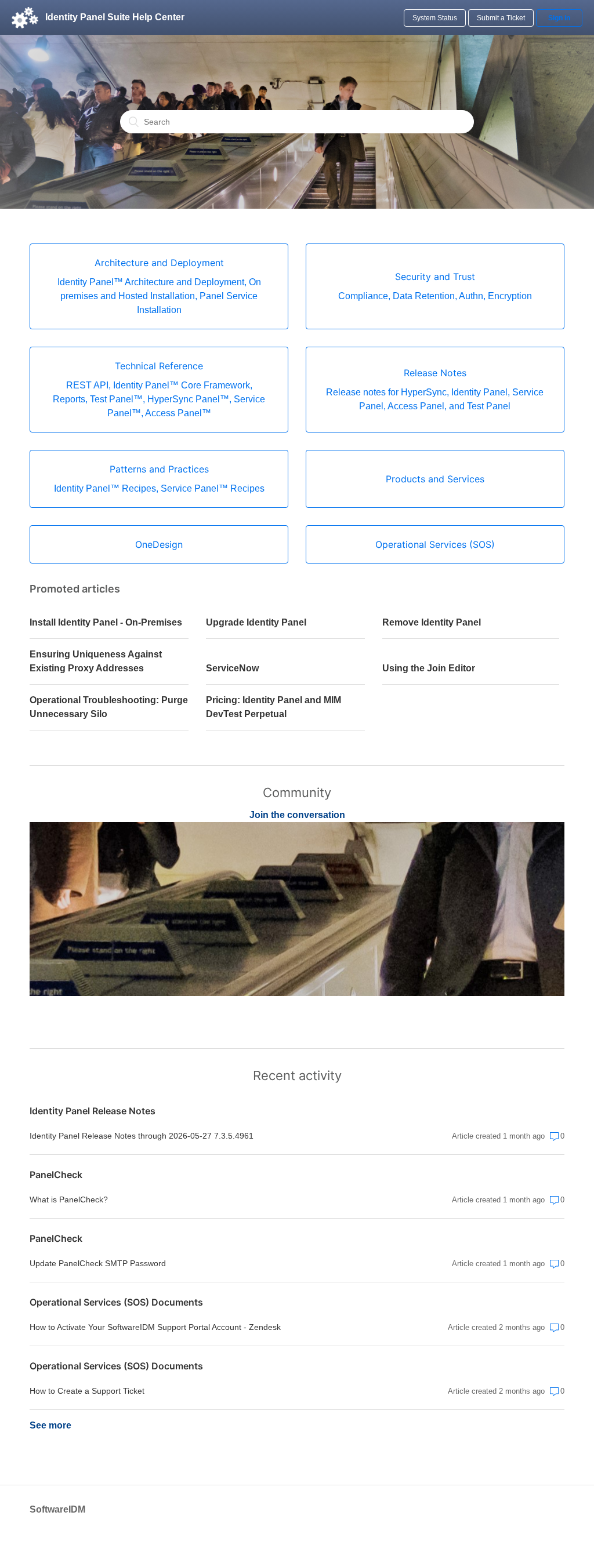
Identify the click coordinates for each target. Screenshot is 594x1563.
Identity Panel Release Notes (92, 1111)
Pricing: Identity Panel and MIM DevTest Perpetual (273, 707)
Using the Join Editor (428, 668)
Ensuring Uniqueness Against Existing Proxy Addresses (96, 661)
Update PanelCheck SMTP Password (98, 1263)
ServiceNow (232, 668)
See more (50, 1425)
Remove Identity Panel (431, 622)
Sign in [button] (559, 18)
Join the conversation (297, 815)
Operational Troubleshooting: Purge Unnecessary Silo (109, 707)
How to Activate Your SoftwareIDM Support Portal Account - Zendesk (155, 1327)
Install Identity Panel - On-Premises (106, 622)
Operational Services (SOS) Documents (116, 1302)
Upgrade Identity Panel (256, 622)
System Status (434, 18)
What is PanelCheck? (69, 1199)
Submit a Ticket (501, 18)
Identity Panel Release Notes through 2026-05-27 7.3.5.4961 (141, 1135)
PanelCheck (56, 1174)
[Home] (25, 17)
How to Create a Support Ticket (87, 1390)
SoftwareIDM (57, 1509)
